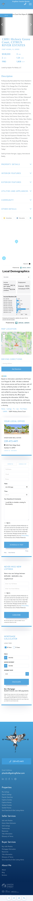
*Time (5, 491)
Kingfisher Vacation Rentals (21, 1)
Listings (9, 409)
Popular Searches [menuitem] (7, 797)
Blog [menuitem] (3, 872)
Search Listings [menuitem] (6, 794)
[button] (3, 25)
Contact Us (7, 450)
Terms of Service (11, 552)
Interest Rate (8, 670)
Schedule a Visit (22, 464)
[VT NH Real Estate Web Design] (16, 886)
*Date (5, 483)
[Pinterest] (15, 779)
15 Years (17, 647)
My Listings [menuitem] (5, 792)
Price (6, 654)
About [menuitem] (4, 870)
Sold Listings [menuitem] (6, 826)
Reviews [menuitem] (4, 875)
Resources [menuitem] (5, 831)
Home (3, 409)
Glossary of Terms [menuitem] (7, 836)
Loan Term (8, 643)
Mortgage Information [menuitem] (9, 849)
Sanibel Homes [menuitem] (6, 808)
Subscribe (16, 615)
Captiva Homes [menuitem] (6, 802)
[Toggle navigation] (30, 4)
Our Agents (14, 450)
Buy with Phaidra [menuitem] (7, 846)
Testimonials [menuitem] (6, 828)
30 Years (9, 647)
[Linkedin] (3, 779)
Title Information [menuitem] (7, 834)
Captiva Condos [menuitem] (7, 800)
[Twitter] (12, 779)
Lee (17, 409)
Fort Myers (23, 409)
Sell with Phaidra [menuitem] (7, 820)
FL (14, 409)
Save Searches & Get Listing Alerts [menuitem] (13, 810)
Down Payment (9, 662)
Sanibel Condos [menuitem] (7, 805)
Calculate (16, 682)
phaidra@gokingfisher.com (13, 773)
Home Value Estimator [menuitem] (9, 823)
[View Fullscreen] (3, 341)
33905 (5, 411)
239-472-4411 (11, 441)
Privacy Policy (25, 535)
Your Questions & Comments (12, 499)
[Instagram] (6, 779)
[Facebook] (9, 779)
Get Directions (16, 369)
